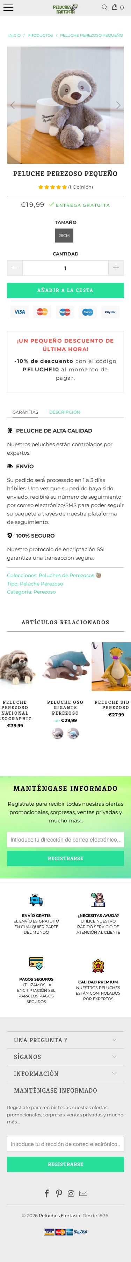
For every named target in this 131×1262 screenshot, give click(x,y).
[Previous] (14, 105)
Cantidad (66, 254)
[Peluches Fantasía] (66, 11)
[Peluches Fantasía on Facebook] (47, 1194)
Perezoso (45, 592)
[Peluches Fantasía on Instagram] (71, 1194)
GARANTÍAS (25, 412)
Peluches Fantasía (59, 1215)
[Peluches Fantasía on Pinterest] (59, 1194)
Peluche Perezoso (41, 584)
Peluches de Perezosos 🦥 (70, 575)
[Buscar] (106, 8)
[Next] (117, 105)
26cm (64, 235)
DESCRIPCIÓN (64, 412)
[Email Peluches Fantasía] (83, 1194)
